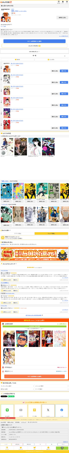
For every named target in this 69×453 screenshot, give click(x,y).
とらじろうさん (4, 270)
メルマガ (21, 416)
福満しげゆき (19, 11)
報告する (15, 280)
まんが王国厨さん (5, 282)
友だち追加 (7, 416)
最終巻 (18, 59)
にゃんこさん (4, 305)
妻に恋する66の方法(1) (17, 63)
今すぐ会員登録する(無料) (34, 376)
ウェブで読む (51, 233)
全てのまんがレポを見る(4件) (33, 315)
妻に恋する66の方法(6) (17, 120)
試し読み (55, 71)
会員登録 (3, 244)
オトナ (63, 444)
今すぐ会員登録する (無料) (34, 41)
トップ (6, 444)
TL (40, 444)
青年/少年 (29, 444)
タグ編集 (4, 26)
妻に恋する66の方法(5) (17, 109)
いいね (62, 416)
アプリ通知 (34, 416)
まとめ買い (52, 59)
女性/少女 (17, 444)
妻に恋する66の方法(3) (17, 86)
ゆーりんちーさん (10, 293)
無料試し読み (62, 17)
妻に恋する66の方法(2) (17, 75)
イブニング (4, 204)
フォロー (48, 416)
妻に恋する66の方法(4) (17, 97)
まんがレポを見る (34, 45)
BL (51, 444)
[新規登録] (59, 1)
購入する (64, 71)
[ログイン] (63, 1)
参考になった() (7, 280)
